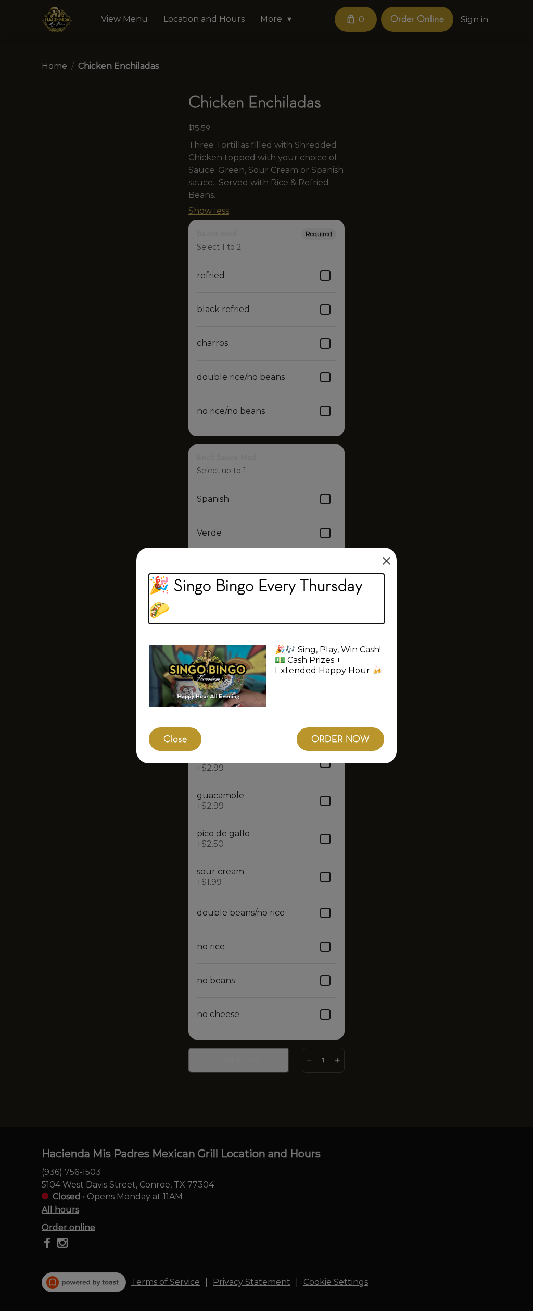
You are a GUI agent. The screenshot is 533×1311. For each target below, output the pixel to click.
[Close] (386, 561)
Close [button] (175, 739)
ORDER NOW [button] (340, 739)
